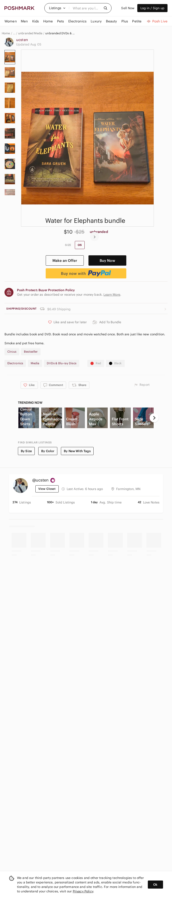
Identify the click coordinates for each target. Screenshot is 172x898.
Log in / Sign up (152, 8)
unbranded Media (30, 33)
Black (118, 363)
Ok (155, 885)
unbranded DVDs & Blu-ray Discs (60, 33)
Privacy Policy (83, 891)
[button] (57, 8)
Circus (11, 352)
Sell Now (127, 8)
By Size (26, 451)
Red (98, 363)
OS (80, 245)
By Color (47, 451)
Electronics (15, 363)
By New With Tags (77, 451)
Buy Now (107, 260)
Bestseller (31, 352)
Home (6, 33)
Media (35, 363)
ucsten (22, 39)
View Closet (47, 489)
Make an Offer (64, 260)
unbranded (99, 232)
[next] (94, 236)
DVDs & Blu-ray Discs (61, 363)
